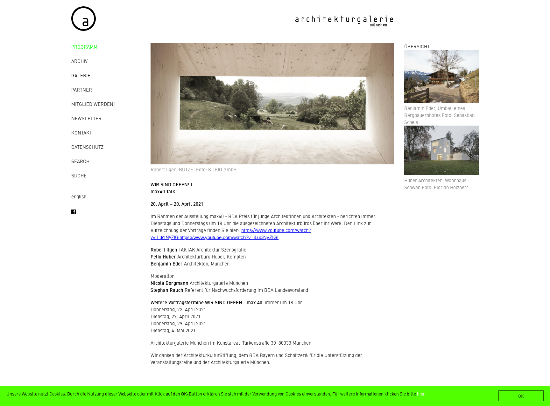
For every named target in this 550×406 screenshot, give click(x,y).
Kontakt (81, 132)
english (78, 196)
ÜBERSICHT (417, 46)
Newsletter (86, 118)
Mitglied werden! (93, 103)
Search (80, 161)
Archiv (79, 61)
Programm (84, 46)
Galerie (80, 75)
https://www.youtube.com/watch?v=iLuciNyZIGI (229, 237)
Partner (81, 89)
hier (421, 393)
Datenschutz (87, 146)
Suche (79, 175)
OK (521, 396)
